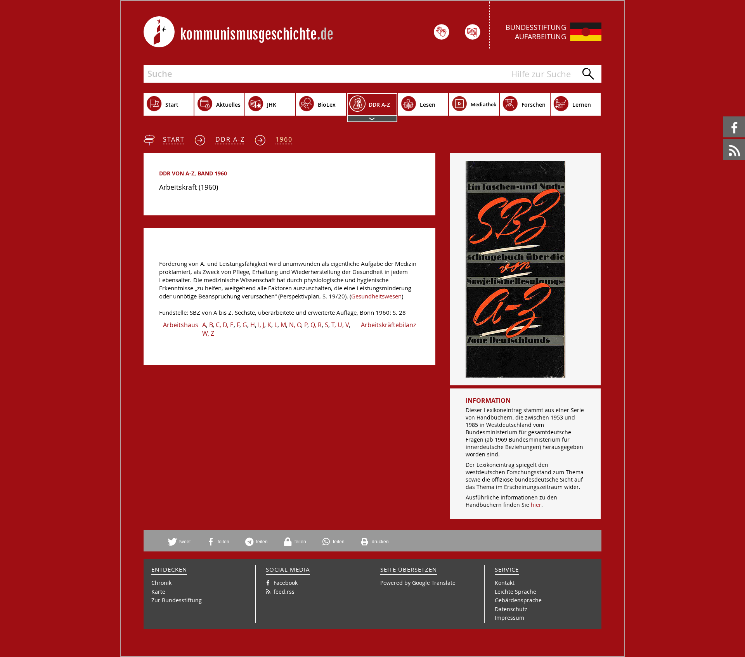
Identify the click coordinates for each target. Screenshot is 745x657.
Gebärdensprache (518, 600)
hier (536, 504)
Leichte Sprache (515, 591)
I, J (261, 325)
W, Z (208, 333)
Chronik (161, 582)
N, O (295, 325)
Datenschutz (511, 609)
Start (174, 139)
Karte (158, 591)
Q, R (316, 325)
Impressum (509, 617)
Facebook (724, 116)
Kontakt (505, 582)
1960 (284, 139)
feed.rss (723, 139)
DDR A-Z (230, 139)
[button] (182, 542)
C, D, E (225, 325)
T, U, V (340, 325)
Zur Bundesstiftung (176, 600)
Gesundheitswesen (376, 296)
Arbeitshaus (180, 325)
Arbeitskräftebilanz (388, 325)
